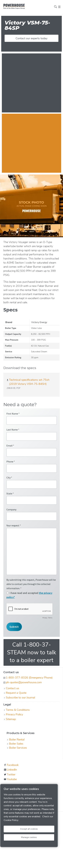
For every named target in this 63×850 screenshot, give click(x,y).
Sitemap (11, 719)
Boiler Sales (16, 743)
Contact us (12, 688)
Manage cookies (29, 837)
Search (55, 7)
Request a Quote (16, 693)
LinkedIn (12, 769)
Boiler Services (18, 748)
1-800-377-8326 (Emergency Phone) (29, 677)
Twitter (11, 774)
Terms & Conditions (18, 710)
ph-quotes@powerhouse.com (24, 682)
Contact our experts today (31, 38)
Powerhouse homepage (14, 6)
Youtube (12, 779)
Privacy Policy (14, 714)
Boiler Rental (16, 739)
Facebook (13, 765)
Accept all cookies (29, 829)
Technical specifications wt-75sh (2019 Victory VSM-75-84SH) (29, 382)
